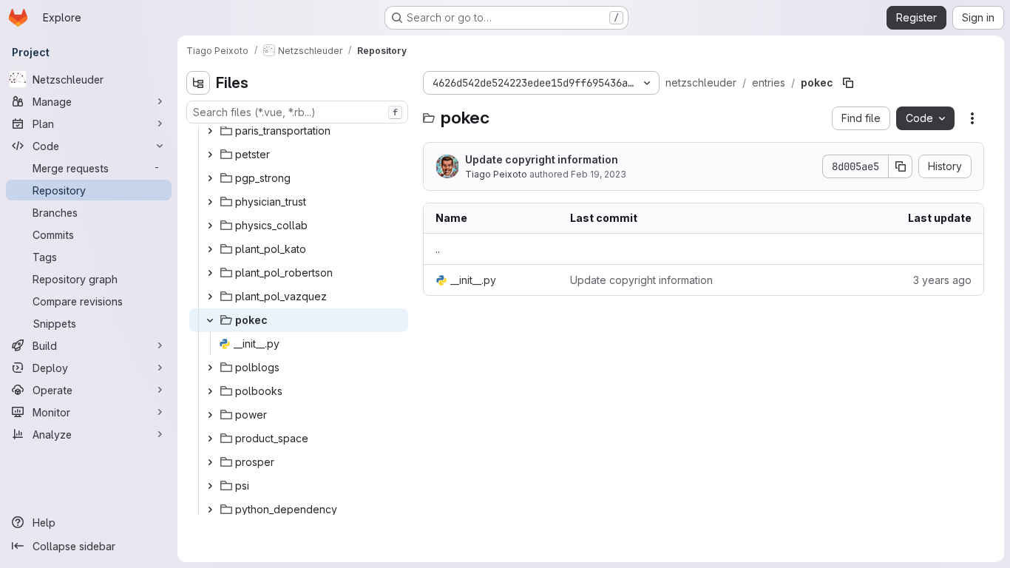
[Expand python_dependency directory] (210, 509)
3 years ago (942, 280)
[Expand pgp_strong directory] (210, 178)
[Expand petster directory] (210, 154)
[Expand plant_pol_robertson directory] (210, 273)
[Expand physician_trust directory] (210, 202)
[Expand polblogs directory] (210, 367)
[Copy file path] (848, 83)
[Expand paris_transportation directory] (210, 131)
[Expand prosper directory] (210, 462)
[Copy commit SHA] (900, 166)
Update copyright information (541, 159)
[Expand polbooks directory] (210, 391)
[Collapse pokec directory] (210, 320)
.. (437, 249)
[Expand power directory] (210, 415)
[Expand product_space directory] (210, 438)
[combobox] (297, 112)
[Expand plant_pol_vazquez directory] (210, 296)
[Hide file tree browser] (198, 83)
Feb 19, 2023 (598, 174)
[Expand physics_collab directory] (210, 225)
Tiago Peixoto (496, 174)
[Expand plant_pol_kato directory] (210, 249)
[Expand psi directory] (210, 486)
